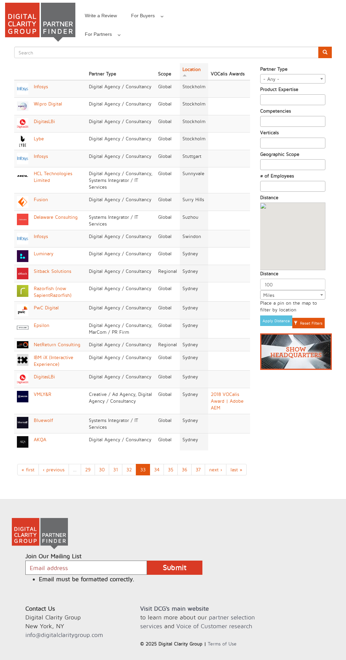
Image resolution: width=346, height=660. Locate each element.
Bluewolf (43, 420)
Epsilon (41, 325)
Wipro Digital (48, 104)
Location (191, 69)
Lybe (39, 138)
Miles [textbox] (268, 295)
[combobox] (293, 79)
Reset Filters (310, 323)
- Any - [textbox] (271, 79)
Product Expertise (279, 89)
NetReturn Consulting (57, 344)
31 (115, 469)
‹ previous (54, 469)
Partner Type (274, 69)
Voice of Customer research (214, 626)
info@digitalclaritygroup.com (64, 634)
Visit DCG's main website (174, 608)
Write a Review (101, 15)
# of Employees (277, 176)
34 (156, 469)
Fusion (41, 199)
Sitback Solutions (52, 271)
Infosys (41, 86)
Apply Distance (276, 320)
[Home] (40, 22)
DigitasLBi (44, 121)
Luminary (43, 253)
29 (88, 469)
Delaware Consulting (56, 217)
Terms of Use (222, 643)
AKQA (40, 439)
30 (102, 469)
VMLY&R (42, 394)
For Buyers (139, 16)
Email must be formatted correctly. (86, 579)
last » (236, 469)
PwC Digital (46, 307)
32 (129, 469)
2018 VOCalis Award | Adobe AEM (227, 400)
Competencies (275, 111)
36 (184, 469)
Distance (269, 197)
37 (198, 469)
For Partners (95, 35)
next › (215, 469)
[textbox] (264, 99)
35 (170, 469)
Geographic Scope (279, 154)
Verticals (269, 132)
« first (28, 469)
